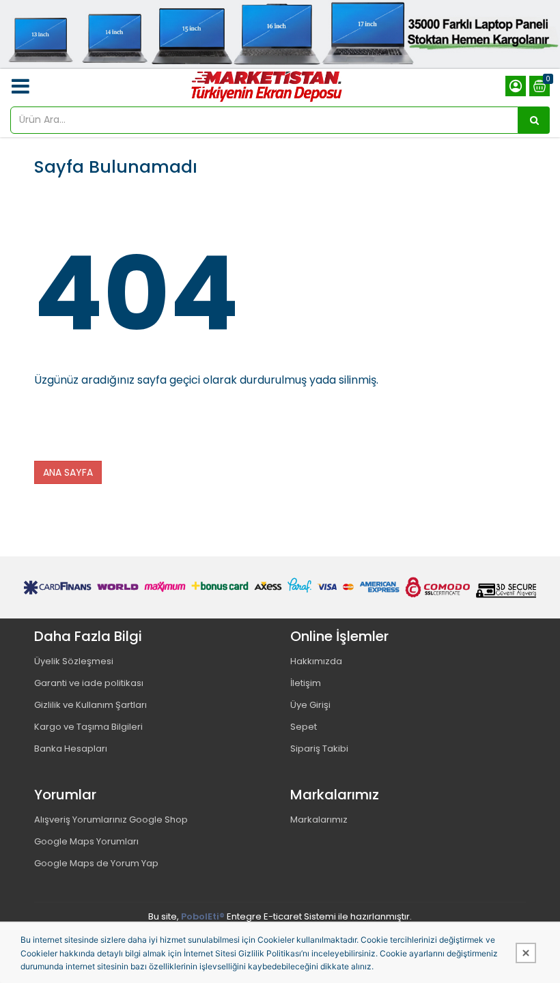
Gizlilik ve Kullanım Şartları (90, 704)
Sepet (303, 726)
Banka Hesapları (70, 748)
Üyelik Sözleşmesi (73, 661)
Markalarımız (319, 819)
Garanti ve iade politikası (88, 682)
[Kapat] (526, 953)
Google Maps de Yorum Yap (96, 863)
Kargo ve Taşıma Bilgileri (88, 726)
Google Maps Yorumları (86, 841)
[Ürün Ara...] (534, 120)
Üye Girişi (310, 704)
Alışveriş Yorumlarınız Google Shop (111, 819)
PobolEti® (203, 916)
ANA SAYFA (68, 472)
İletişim (305, 682)
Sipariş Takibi (319, 748)
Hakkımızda (316, 661)
